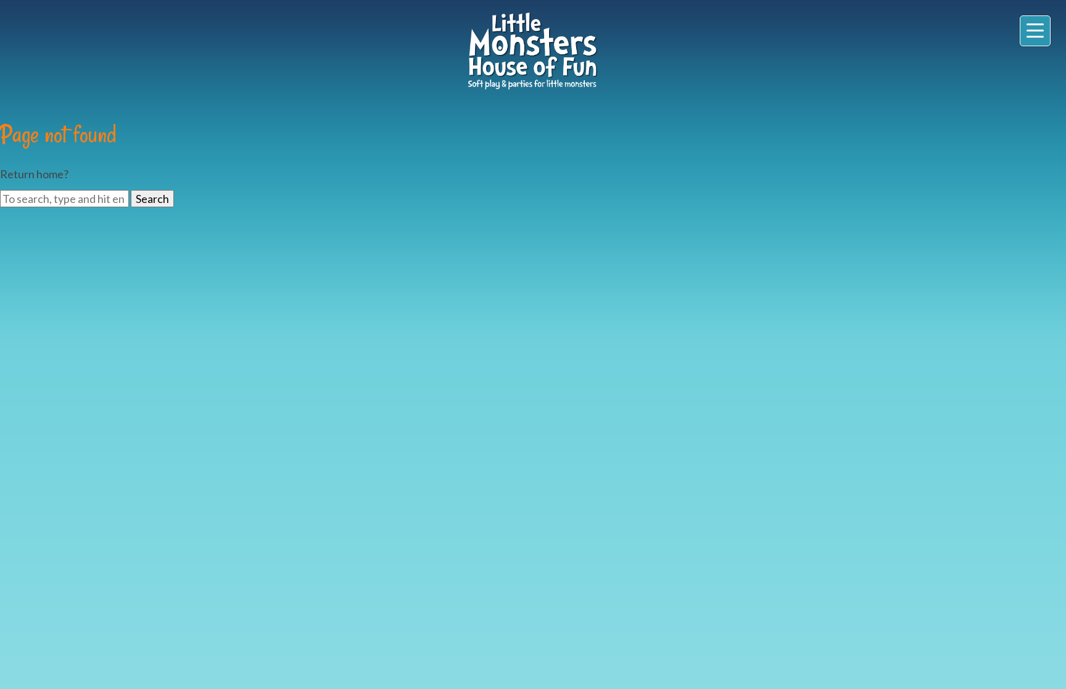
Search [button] (152, 198)
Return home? (34, 174)
